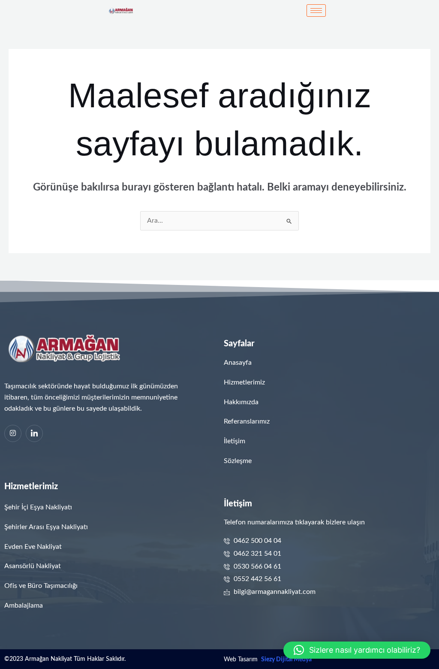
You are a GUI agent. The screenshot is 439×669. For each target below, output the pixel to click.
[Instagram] (12, 433)
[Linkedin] (34, 433)
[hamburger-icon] (316, 10)
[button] (356, 650)
